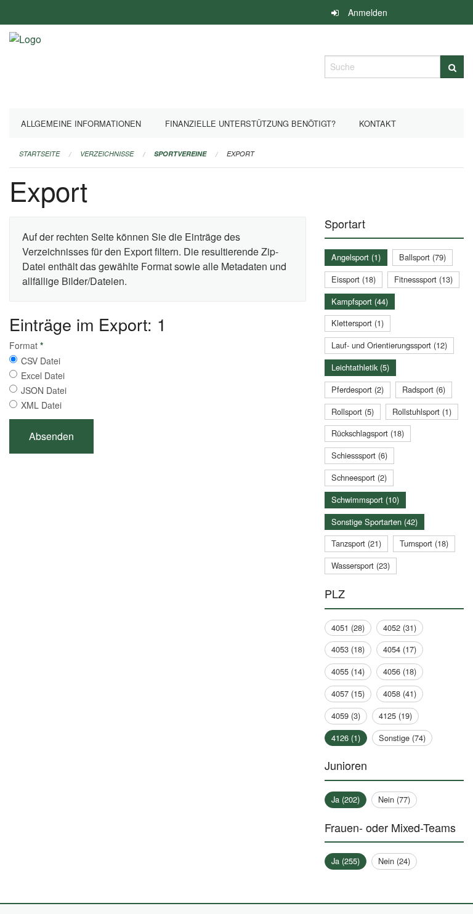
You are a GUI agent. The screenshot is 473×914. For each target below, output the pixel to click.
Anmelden (367, 12)
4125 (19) (395, 715)
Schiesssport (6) (359, 455)
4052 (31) (399, 627)
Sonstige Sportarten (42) (374, 521)
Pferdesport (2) (357, 389)
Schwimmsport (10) (365, 499)
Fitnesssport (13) (423, 279)
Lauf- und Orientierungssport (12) (389, 345)
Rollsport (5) (352, 411)
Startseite (39, 153)
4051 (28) (348, 627)
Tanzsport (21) (356, 543)
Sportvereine (180, 153)
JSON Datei (44, 390)
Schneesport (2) (359, 477)
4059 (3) (345, 715)
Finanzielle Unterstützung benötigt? (250, 123)
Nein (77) (394, 799)
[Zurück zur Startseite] (25, 65)
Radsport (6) (423, 389)
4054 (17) (399, 649)
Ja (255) (345, 861)
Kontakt (377, 123)
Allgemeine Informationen (81, 123)
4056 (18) (399, 671)
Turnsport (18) (424, 543)
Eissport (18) (353, 279)
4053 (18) (348, 649)
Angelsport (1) (356, 257)
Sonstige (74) (402, 738)
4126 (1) (345, 738)
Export (240, 153)
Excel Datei (43, 375)
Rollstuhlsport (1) (421, 411)
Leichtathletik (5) (360, 367)
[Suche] (452, 66)
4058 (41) (399, 693)
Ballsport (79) (422, 257)
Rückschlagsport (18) (367, 433)
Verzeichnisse (107, 153)
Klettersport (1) (357, 323)
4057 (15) (348, 693)
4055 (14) (348, 671)
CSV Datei (40, 361)
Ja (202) (345, 799)
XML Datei (41, 405)
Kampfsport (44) (359, 301)
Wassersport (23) (360, 565)
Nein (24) (394, 861)
